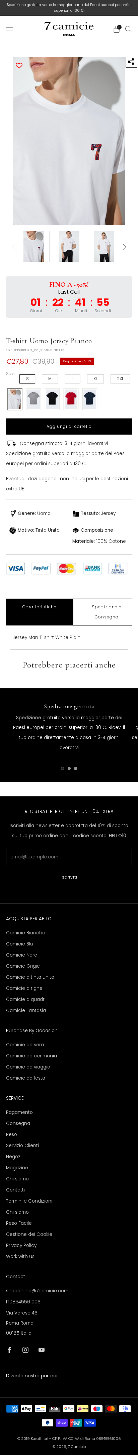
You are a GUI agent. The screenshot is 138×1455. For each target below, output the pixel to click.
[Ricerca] (128, 29)
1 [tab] (62, 768)
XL (95, 378)
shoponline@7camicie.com (37, 1291)
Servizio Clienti (22, 1145)
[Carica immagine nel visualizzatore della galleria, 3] (104, 246)
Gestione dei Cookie (29, 1234)
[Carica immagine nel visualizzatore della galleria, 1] (33, 246)
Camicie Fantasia (26, 1010)
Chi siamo (17, 1179)
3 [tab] (75, 768)
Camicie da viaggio (28, 1067)
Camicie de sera (25, 1045)
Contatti (15, 1190)
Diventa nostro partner (32, 1376)
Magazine (17, 1168)
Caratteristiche (39, 607)
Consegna (18, 1123)
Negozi (13, 1157)
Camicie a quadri (26, 999)
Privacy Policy (21, 1245)
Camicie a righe (24, 988)
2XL (120, 378)
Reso (11, 1134)
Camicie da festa (25, 1078)
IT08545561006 (23, 1302)
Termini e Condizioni (29, 1201)
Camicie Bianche (25, 933)
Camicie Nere (21, 955)
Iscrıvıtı (69, 877)
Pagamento (19, 1112)
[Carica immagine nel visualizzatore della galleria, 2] (69, 246)
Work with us (20, 1256)
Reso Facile (19, 1223)
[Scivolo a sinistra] (14, 246)
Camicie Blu (19, 944)
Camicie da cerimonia (31, 1056)
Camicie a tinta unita (30, 977)
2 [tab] (69, 768)
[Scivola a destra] (124, 246)
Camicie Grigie (23, 966)
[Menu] (9, 29)
